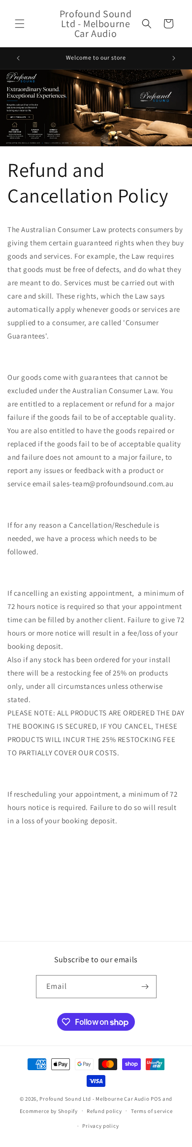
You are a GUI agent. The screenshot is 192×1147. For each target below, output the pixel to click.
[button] (20, 23)
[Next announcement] (174, 58)
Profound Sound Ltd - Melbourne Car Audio (94, 1098)
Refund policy (104, 1111)
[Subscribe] (145, 986)
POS (156, 1098)
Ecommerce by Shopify (49, 1110)
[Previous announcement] (18, 58)
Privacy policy (100, 1125)
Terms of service (151, 1111)
